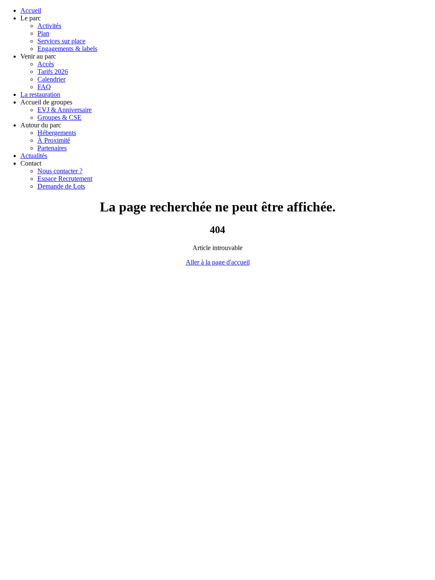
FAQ (44, 86)
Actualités (33, 155)
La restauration (40, 94)
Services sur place (61, 41)
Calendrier (51, 79)
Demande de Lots (61, 186)
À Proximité (53, 140)
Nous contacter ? (59, 171)
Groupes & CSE (59, 117)
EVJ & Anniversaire (64, 109)
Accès (45, 64)
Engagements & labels (67, 48)
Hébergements (56, 132)
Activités (49, 25)
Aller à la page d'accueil (218, 262)
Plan (43, 33)
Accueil (30, 10)
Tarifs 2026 (52, 71)
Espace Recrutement (64, 178)
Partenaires (52, 148)
